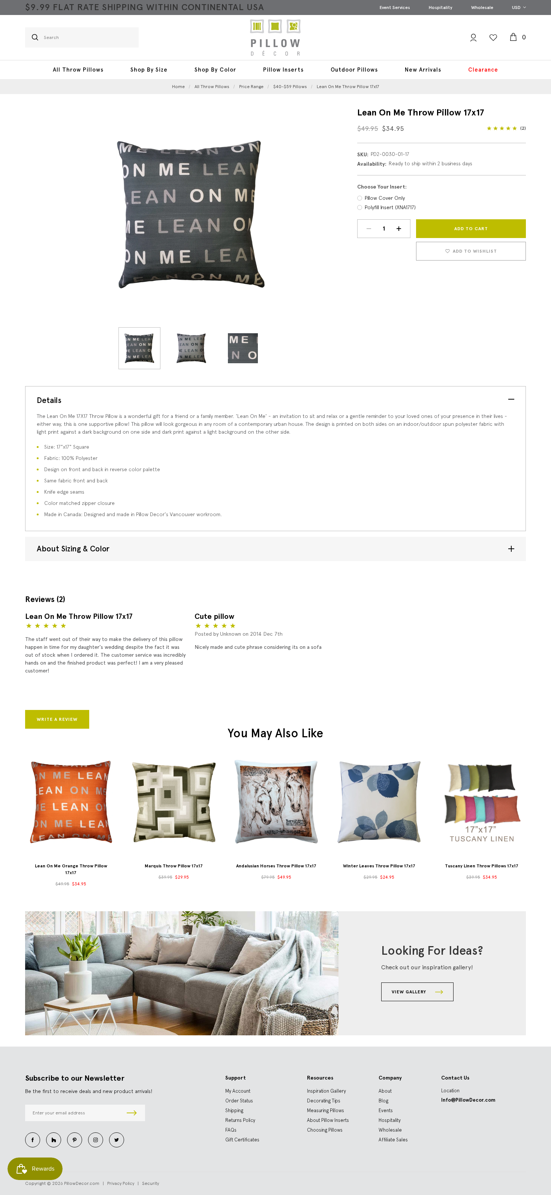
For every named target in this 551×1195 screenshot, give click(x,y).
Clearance (483, 69)
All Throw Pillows (78, 69)
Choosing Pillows (325, 1130)
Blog (383, 1101)
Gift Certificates (242, 1140)
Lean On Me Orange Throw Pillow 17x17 (71, 869)
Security (150, 1183)
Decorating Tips (323, 1101)
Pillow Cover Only (385, 198)
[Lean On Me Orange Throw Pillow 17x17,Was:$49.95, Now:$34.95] (71, 802)
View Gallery (410, 991)
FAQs (231, 1130)
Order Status (239, 1101)
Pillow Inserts (283, 69)
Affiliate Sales (393, 1140)
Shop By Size (149, 69)
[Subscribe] (131, 1113)
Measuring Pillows (325, 1110)
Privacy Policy (120, 1183)
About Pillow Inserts (328, 1120)
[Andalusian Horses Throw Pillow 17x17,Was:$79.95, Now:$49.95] (276, 802)
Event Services (395, 7)
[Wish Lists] (493, 37)
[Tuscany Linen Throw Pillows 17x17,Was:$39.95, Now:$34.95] (482, 802)
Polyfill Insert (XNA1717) (390, 207)
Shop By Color (215, 69)
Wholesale (482, 7)
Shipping (234, 1110)
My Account (237, 1091)
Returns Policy (240, 1120)
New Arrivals (423, 69)
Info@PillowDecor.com (468, 1100)
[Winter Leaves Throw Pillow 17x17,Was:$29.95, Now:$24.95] (379, 802)
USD (517, 7)
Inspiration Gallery (326, 1091)
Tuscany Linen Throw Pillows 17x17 (481, 866)
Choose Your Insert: (382, 187)
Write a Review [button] (57, 719)
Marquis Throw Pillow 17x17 (174, 866)
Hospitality (440, 7)
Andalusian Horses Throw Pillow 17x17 (276, 866)
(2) (523, 128)
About (385, 1091)
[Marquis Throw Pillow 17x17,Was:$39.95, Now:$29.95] (174, 802)
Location (450, 1090)
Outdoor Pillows (354, 69)
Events (386, 1110)
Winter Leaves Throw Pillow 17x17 (379, 866)
